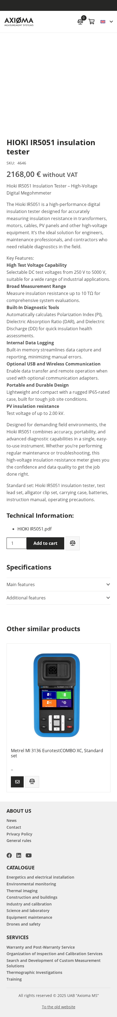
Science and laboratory (28, 910)
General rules (19, 840)
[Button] (17, 781)
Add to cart (45, 543)
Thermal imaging (22, 890)
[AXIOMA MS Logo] (18, 22)
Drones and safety (24, 924)
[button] (106, 21)
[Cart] (92, 21)
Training (14, 979)
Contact (14, 827)
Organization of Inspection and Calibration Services (55, 953)
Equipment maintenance (29, 917)
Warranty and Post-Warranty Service (41, 947)
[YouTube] (29, 855)
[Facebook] (9, 855)
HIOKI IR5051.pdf (34, 529)
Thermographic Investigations (34, 972)
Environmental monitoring (31, 883)
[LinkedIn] (18, 855)
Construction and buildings (32, 897)
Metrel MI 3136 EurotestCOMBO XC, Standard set (57, 753)
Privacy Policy (19, 834)
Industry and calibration (29, 904)
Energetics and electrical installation (40, 877)
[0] (80, 21)
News (12, 820)
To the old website (58, 1006)
